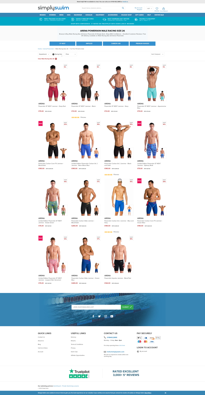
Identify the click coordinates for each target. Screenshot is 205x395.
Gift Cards (139, 15)
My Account (138, 8)
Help (149, 15)
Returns (73, 341)
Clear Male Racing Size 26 (46, 59)
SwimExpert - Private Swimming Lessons (66, 386)
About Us (41, 341)
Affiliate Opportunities (78, 355)
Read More (148, 393)
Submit (125, 307)
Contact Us (41, 337)
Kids (68, 15)
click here (122, 345)
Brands (43, 15)
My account (143, 351)
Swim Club (74, 352)
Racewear (78, 15)
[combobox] (103, 8)
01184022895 (112, 337)
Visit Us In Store (43, 348)
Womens (52, 15)
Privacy (73, 348)
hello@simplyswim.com (115, 352)
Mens (61, 15)
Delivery (73, 337)
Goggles (89, 15)
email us (125, 2)
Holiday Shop (126, 15)
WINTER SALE (159, 15)
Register (139, 9)
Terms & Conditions (77, 344)
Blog (39, 344)
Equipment (100, 15)
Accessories (113, 15)
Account (40, 352)
